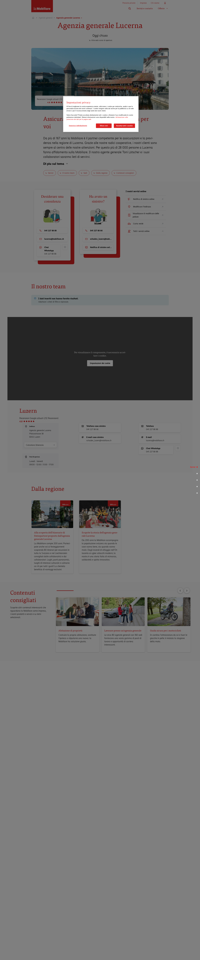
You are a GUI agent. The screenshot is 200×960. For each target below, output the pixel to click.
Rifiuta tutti (104, 126)
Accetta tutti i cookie (124, 126)
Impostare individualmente (78, 125)
